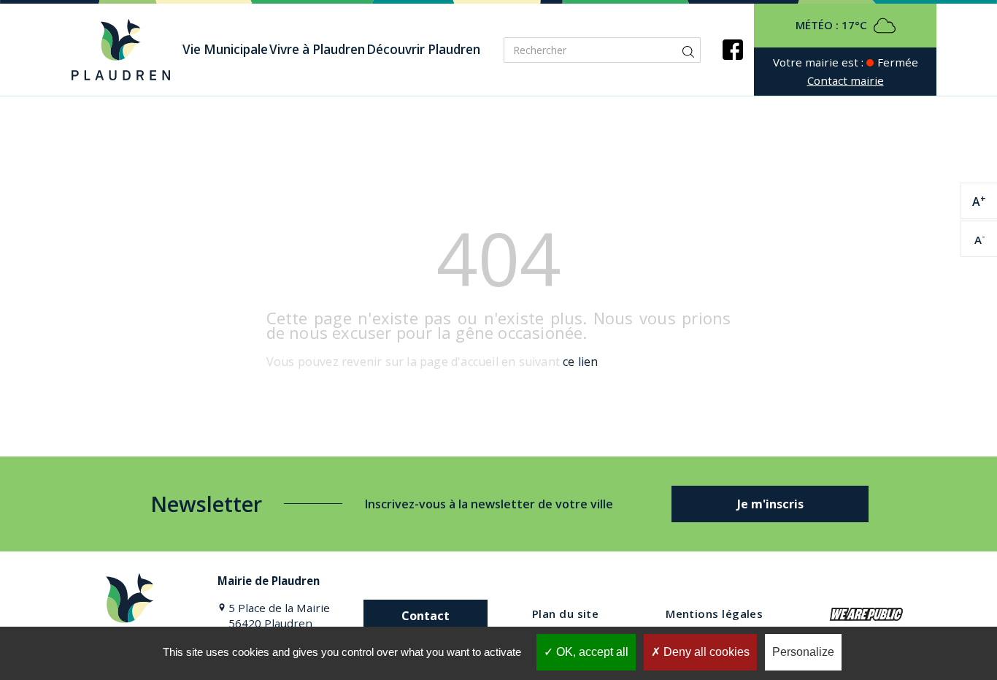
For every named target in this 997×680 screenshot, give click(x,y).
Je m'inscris (770, 504)
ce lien (580, 362)
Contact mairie (845, 80)
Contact (425, 616)
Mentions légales (714, 613)
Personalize (803, 652)
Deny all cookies (705, 652)
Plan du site (565, 613)
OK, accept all (590, 652)
